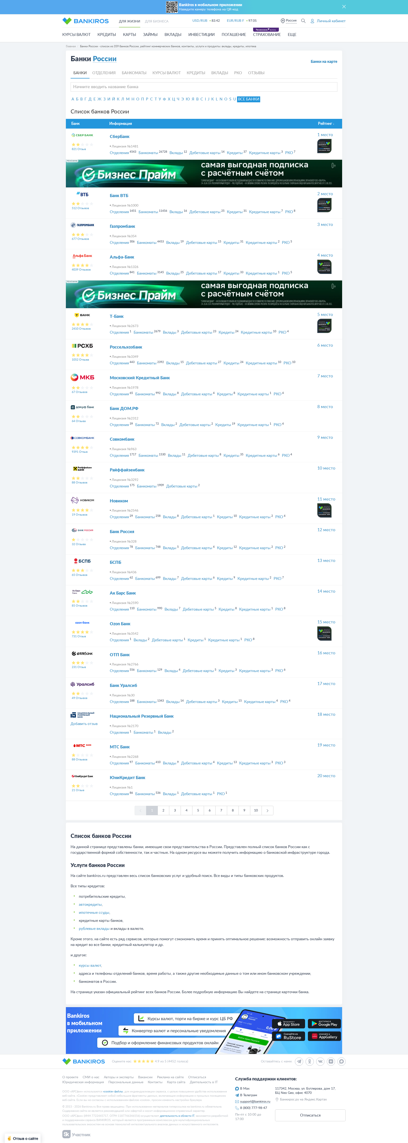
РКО (238, 73)
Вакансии (145, 1077)
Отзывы (256, 73)
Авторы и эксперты (119, 1077)
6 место (325, 345)
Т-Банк (116, 317)
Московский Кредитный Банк (140, 378)
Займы (150, 35)
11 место (326, 499)
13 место (326, 561)
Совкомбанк (122, 439)
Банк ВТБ (119, 196)
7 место (325, 376)
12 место (326, 530)
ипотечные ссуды (94, 912)
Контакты (155, 1082)
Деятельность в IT (204, 1082)
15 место (326, 622)
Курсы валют (76, 35)
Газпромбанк (122, 226)
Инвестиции (201, 35)
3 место (325, 225)
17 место (326, 684)
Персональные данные (125, 1082)
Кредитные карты (264, 153)
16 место (326, 653)
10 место (326, 468)
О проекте (70, 1077)
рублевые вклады (94, 929)
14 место (326, 591)
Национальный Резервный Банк (142, 716)
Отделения (104, 73)
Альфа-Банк (122, 257)
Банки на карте (324, 62)
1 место (325, 135)
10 (256, 810)
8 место (325, 407)
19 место (326, 745)
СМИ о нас (91, 1077)
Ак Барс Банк (123, 593)
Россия (291, 20)
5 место (325, 315)
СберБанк (119, 137)
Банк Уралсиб (123, 686)
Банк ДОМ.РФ (124, 409)
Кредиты (107, 35)
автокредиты (90, 904)
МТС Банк (120, 747)
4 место (325, 255)
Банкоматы (134, 73)
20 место (326, 776)
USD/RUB (199, 20)
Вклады (173, 35)
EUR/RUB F (235, 20)
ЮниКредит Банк (127, 778)
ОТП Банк (120, 655)
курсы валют (90, 965)
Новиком (119, 501)
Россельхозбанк (126, 347)
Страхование (267, 35)
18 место (326, 714)
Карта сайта (176, 1082)
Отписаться (197, 1077)
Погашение (234, 35)
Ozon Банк (120, 624)
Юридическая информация (83, 1082)
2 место (325, 194)
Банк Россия (122, 532)
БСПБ (115, 563)
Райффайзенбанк (127, 470)
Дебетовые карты (205, 153)
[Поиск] (303, 21)
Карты (129, 35)
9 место (325, 438)
